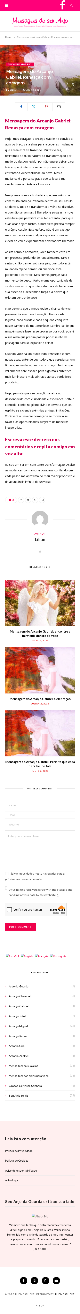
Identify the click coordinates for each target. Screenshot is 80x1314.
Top (41, 1305)
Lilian (14, 90)
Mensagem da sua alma (23, 1065)
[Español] (12, 956)
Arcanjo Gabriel (20, 64)
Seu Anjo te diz (18, 1095)
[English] (27, 956)
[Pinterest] (67, 89)
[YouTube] (56, 1280)
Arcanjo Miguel (18, 1026)
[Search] (71, 5)
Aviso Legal (11, 1180)
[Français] (41, 956)
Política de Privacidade (18, 1150)
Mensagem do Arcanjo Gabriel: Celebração (40, 699)
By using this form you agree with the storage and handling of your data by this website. (40, 892)
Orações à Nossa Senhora (25, 1085)
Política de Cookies (16, 1160)
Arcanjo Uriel (17, 1046)
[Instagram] (34, 1280)
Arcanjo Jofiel (17, 1016)
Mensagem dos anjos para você (29, 1075)
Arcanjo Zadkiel (19, 1056)
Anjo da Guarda (19, 986)
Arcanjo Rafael (18, 1036)
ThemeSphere (65, 1294)
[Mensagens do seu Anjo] (40, 22)
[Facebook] (67, 84)
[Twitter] (72, 84)
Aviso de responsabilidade (21, 1170)
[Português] (58, 956)
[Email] (72, 89)
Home (8, 37)
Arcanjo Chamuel (20, 996)
